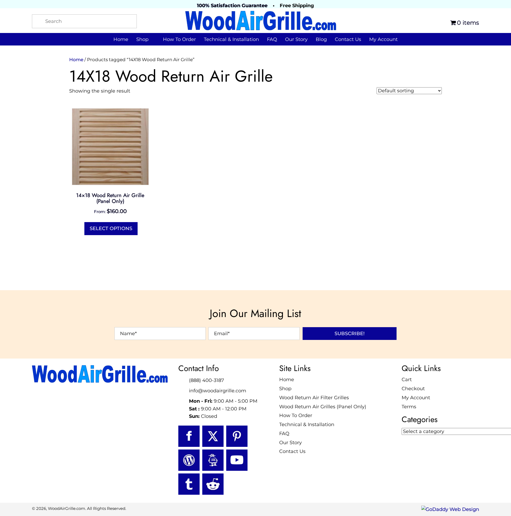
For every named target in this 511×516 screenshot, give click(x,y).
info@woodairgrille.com (217, 391)
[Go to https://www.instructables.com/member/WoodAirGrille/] (213, 460)
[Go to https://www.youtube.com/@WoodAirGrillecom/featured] (237, 460)
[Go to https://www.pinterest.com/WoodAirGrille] (237, 436)
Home (76, 59)
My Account (416, 398)
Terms (409, 407)
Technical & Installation (306, 424)
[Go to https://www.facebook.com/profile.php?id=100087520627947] (189, 436)
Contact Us (292, 451)
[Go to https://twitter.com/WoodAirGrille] (213, 436)
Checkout (413, 389)
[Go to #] (189, 460)
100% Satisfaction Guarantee (232, 6)
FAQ (284, 433)
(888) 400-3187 (206, 380)
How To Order (295, 415)
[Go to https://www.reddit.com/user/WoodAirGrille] (213, 484)
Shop (285, 389)
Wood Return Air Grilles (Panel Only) (322, 407)
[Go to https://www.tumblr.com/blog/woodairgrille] (189, 484)
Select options (111, 228)
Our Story (290, 443)
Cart (407, 379)
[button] (350, 333)
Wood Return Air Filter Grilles (314, 398)
